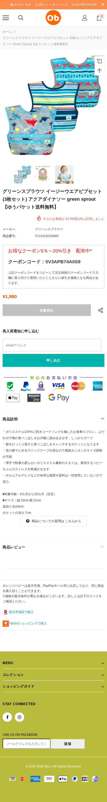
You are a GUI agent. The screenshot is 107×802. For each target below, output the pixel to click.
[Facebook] (7, 717)
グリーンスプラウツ (49, 229)
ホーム (7, 31)
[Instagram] (19, 717)
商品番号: (9, 236)
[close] (102, 4)
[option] (53, 106)
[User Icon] (85, 18)
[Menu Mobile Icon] (6, 18)
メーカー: (9, 229)
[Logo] (53, 17)
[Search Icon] (20, 18)
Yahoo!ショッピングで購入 (28, 623)
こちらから (73, 521)
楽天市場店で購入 (21, 612)
